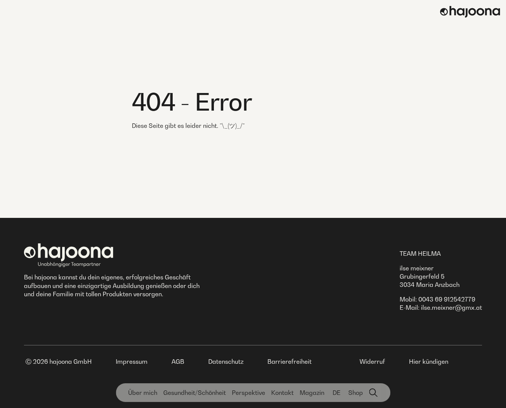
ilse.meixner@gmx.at (451, 307)
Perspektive (248, 392)
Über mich (142, 392)
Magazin (312, 392)
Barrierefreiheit (289, 361)
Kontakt (282, 392)
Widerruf (372, 361)
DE (336, 392)
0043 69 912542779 (446, 299)
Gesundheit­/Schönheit (194, 392)
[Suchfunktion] (373, 392)
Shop (355, 392)
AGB (178, 361)
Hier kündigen (428, 361)
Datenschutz (225, 361)
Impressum (132, 361)
